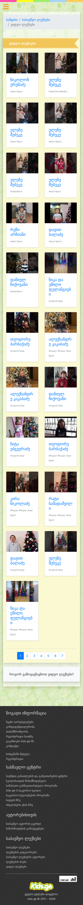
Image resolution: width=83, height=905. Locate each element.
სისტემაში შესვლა (18, 754)
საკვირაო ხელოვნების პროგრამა (28, 795)
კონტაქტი (12, 746)
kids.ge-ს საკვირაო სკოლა (23, 790)
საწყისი (12, 20)
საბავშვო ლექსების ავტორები (25, 857)
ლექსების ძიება (16, 861)
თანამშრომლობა (17, 731)
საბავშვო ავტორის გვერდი (23, 823)
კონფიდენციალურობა (20, 726)
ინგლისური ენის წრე (19, 804)
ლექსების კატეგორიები (21, 852)
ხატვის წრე (13, 800)
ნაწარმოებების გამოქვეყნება (25, 828)
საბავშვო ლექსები (36, 20)
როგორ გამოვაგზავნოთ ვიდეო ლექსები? (41, 674)
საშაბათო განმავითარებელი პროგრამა (31, 785)
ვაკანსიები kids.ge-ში (20, 741)
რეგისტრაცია (14, 758)
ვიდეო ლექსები (16, 866)
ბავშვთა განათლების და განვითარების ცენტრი (36, 776)
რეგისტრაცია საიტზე (19, 736)
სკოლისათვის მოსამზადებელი (26, 780)
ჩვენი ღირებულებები (19, 721)
